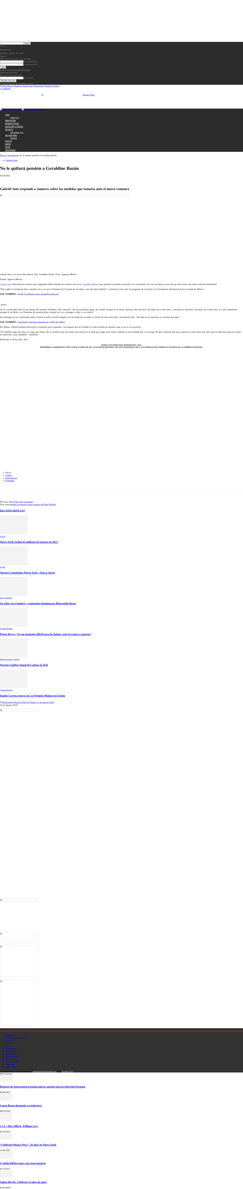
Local (7, 115)
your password (30, 64)
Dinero (8, 144)
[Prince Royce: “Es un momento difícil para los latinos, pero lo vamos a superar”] (14, 626)
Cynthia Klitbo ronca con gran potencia (23, 1163)
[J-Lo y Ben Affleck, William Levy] (6, 1120)
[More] (22, 179)
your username (30, 61)
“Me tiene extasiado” (24, 502)
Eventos (8, 141)
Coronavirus (10, 1054)
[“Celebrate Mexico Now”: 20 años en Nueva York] (6, 1139)
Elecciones (9, 1059)
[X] (13, 179)
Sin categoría (6, 598)
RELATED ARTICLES (12, 510)
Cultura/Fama (11, 135)
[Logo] (11, 110)
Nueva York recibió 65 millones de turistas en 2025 (29, 541)
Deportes (9, 129)
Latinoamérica (10, 1048)
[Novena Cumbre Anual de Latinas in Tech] (14, 656)
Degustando (10, 150)
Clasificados (10, 1064)
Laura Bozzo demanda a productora (21, 1105)
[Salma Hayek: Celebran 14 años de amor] (6, 1176)
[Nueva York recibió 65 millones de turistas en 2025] (14, 533)
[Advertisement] (36, 301)
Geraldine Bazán (90, 284)
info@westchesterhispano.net (44, 1071)
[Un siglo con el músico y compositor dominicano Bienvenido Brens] (14, 595)
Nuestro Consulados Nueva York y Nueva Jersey (28, 572)
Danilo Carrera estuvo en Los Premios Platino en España (32, 695)
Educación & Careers (14, 126)
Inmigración (10, 120)
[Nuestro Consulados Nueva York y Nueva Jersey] (14, 564)
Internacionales (11, 1051)
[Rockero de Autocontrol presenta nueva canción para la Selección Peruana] (6, 1081)
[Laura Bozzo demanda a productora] (6, 1100)
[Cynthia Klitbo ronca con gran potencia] (6, 1157)
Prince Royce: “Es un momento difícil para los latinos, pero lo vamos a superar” (46, 634)
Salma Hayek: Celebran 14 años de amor (23, 1182)
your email (28, 78)
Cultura (8, 475)
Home (3, 155)
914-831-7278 (67, 1071)
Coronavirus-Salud (12, 1056)
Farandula (9, 480)
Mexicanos (9, 1040)
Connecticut (14, 118)
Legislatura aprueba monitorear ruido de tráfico (41, 322)
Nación (8, 1046)
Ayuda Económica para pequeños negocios (38, 294)
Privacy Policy (10, 1067)
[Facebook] (4, 179)
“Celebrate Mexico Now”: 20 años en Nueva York (28, 1144)
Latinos (8, 1043)
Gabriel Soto (6, 284)
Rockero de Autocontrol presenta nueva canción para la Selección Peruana (42, 1086)
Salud (7, 147)
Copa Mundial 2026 (16, 132)
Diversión (13, 138)
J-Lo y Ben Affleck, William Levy (19, 1126)
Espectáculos (11, 478)
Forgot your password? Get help (15, 70)
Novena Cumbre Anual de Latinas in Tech (24, 664)
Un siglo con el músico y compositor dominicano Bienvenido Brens (38, 603)
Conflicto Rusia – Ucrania (15, 1038)
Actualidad (9, 1035)
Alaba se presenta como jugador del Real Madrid (33, 504)
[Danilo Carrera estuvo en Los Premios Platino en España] (14, 687)
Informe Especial (12, 123)
